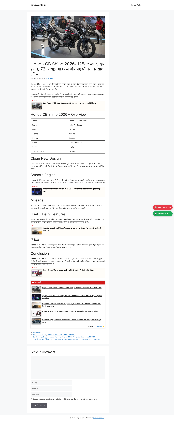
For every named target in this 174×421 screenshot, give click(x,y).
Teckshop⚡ (100, 326)
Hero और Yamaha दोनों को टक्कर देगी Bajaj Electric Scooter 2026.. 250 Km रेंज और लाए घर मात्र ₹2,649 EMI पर (66, 339)
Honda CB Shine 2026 (54, 335)
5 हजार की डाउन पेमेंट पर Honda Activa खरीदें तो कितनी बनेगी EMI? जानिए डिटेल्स (68, 270)
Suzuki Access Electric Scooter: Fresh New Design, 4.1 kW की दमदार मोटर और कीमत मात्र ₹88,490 (64, 337)
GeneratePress (98, 418)
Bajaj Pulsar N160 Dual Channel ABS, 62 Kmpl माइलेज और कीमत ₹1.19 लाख (69, 103)
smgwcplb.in (39, 5)
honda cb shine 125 (39, 335)
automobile (36, 332)
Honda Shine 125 (69, 335)
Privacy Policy (136, 5)
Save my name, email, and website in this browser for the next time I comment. (65, 399)
